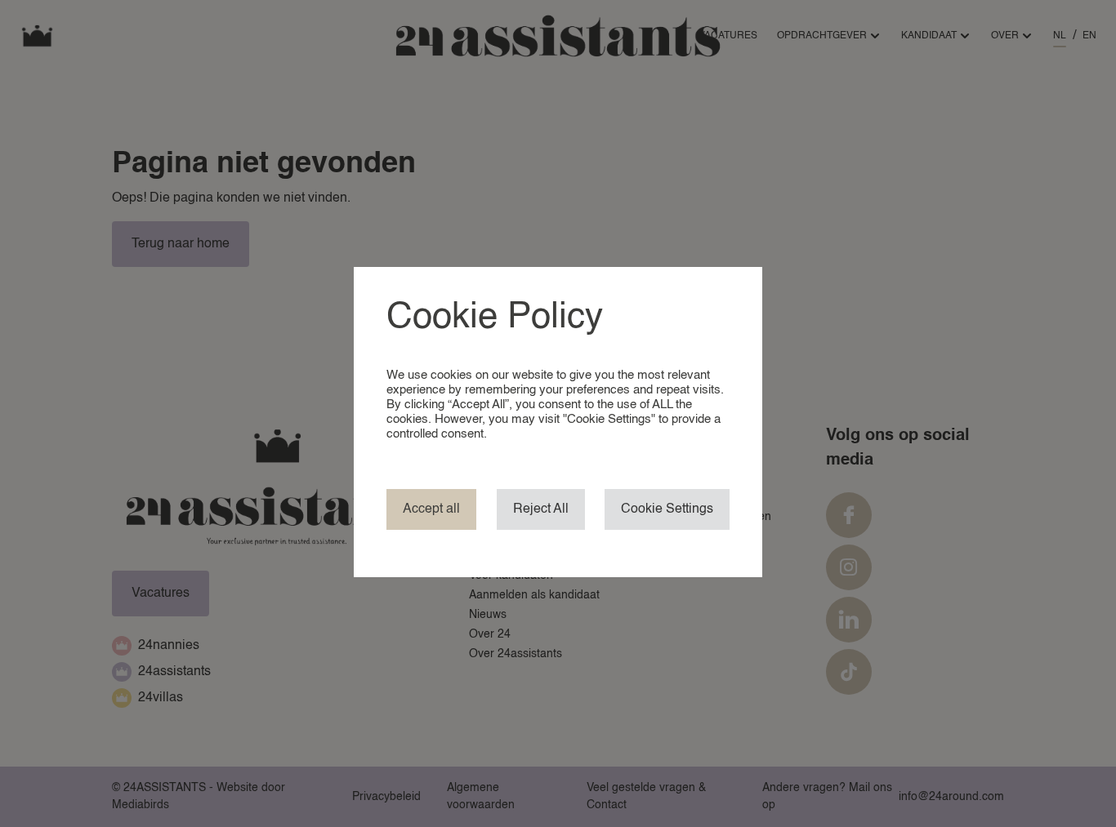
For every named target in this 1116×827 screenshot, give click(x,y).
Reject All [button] (541, 509)
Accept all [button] (431, 509)
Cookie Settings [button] (667, 509)
